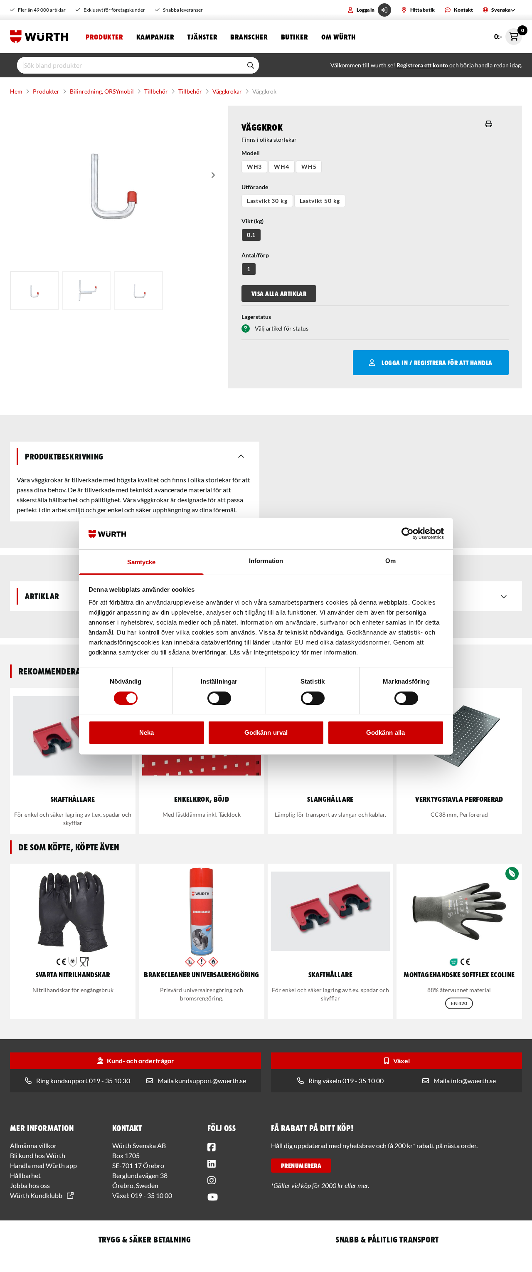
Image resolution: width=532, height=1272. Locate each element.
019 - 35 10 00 (151, 1195)
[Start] (41, 36)
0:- (508, 34)
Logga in (365, 10)
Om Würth (338, 36)
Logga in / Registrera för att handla (437, 362)
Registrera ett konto (422, 65)
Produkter (104, 36)
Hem (16, 91)
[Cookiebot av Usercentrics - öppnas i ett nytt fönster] (407, 533)
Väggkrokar (227, 91)
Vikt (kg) (252, 221)
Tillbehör (156, 91)
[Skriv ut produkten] (488, 124)
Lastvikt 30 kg (267, 200)
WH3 (254, 166)
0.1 (251, 234)
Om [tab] (390, 560)
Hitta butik (422, 10)
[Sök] (250, 65)
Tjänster (202, 36)
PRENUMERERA (301, 1165)
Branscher (248, 36)
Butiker (294, 36)
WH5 (309, 166)
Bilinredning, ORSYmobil (102, 91)
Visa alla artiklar (279, 293)
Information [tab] (266, 560)
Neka (146, 732)
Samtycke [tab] (141, 562)
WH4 (281, 166)
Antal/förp (255, 255)
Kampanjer (155, 36)
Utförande (254, 186)
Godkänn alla (385, 732)
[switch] (219, 698)
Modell (250, 152)
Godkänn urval (266, 732)
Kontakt (463, 10)
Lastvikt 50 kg (320, 200)
